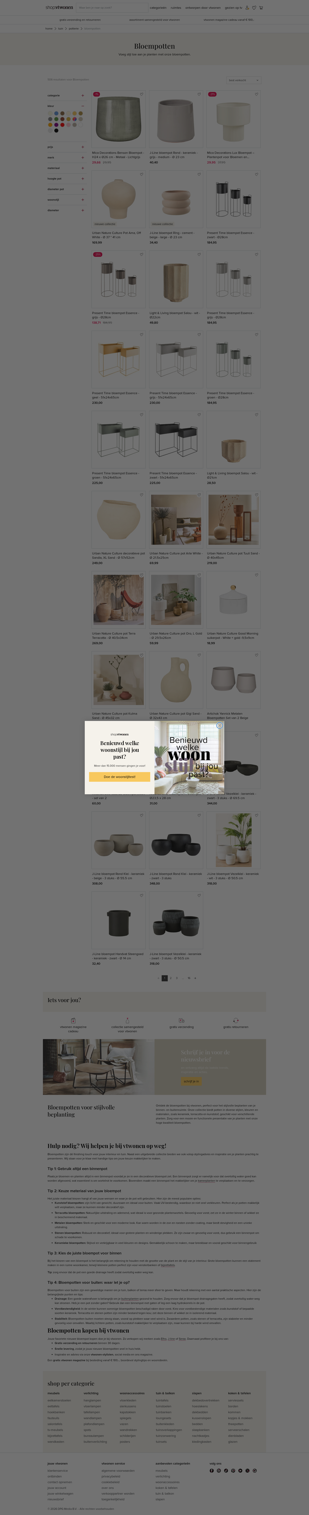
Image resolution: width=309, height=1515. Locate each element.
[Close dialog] (220, 725)
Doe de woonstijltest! (119, 777)
